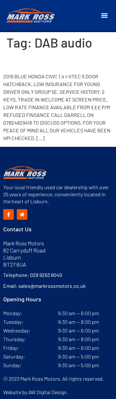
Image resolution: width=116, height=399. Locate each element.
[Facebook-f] (8, 214)
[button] (104, 15)
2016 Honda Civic (40, 61)
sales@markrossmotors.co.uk (52, 286)
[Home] (22, 214)
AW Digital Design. (48, 392)
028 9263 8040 (46, 275)
